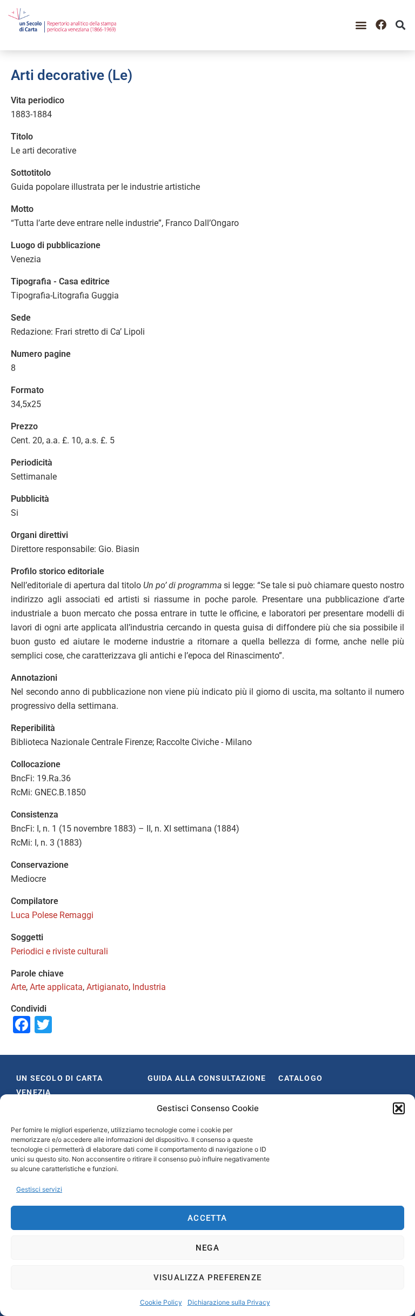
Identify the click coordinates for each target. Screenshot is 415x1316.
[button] (398, 1108)
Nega (207, 1248)
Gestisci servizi (39, 1189)
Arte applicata (56, 987)
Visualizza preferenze (207, 1277)
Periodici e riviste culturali (59, 951)
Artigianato (107, 987)
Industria (149, 987)
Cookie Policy (161, 1302)
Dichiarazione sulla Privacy (229, 1302)
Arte (18, 987)
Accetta (207, 1218)
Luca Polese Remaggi (52, 915)
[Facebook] (381, 25)
